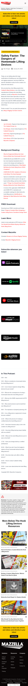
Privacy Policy (9, 681)
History (21, 662)
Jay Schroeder (7, 124)
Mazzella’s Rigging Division (13, 240)
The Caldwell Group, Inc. (10, 126)
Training (4, 671)
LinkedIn (11, 682)
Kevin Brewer (7, 138)
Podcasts (8, 8)
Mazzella (3, 8)
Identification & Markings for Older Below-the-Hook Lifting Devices (15, 196)
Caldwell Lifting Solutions (8, 90)
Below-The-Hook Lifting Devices (9, 547)
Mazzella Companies (9, 140)
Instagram (17, 682)
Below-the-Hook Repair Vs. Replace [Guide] (13, 597)
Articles (12, 661)
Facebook (4, 682)
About (21, 657)
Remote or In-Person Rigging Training (17, 236)
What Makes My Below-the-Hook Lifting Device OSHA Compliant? (15, 167)
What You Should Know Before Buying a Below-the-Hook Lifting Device (13, 224)
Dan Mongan (7, 129)
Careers (21, 660)
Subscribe (14, 22)
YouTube (24, 682)
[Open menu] (25, 3)
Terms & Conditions (17, 681)
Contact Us (22, 665)
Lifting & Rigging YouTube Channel (12, 110)
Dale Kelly (6, 133)
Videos (12, 664)
